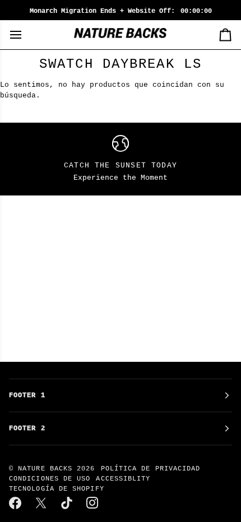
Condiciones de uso (49, 479)
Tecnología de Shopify (56, 489)
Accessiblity (123, 479)
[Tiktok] (67, 503)
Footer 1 (27, 395)
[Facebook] (15, 503)
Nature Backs (47, 469)
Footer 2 (27, 428)
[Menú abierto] (26, 34)
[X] (41, 503)
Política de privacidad (151, 469)
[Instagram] (93, 503)
